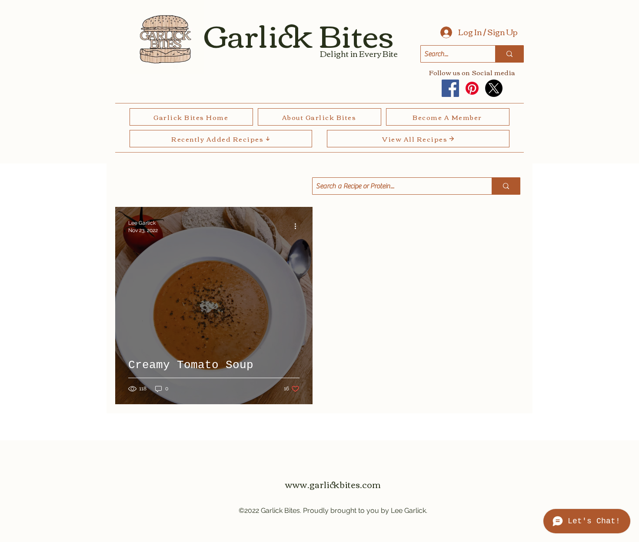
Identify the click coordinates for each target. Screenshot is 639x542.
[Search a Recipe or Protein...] (506, 186)
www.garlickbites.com (333, 484)
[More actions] (298, 226)
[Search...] (509, 54)
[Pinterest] (472, 88)
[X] (494, 88)
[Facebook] (450, 88)
